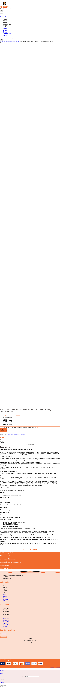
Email (1, 634)
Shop (1, 673)
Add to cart (3, 430)
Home (5, 19)
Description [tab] (30, 444)
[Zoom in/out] (0, 685)
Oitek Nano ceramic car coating (11, 41)
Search (1, 13)
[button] (30, 440)
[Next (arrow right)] (2, 686)
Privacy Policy (5, 608)
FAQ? (5, 26)
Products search (4, 8)
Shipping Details (6, 614)
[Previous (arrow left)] (0, 686)
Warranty (5, 616)
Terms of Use (5, 612)
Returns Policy (6, 609)
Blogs (5, 22)
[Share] (3, 685)
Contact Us (7, 24)
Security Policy (6, 611)
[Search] (1, 11)
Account (2, 682)
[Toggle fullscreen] (2, 685)
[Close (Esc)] (5, 685)
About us (6, 21)
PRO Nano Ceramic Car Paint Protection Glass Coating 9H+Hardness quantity (18, 427)
